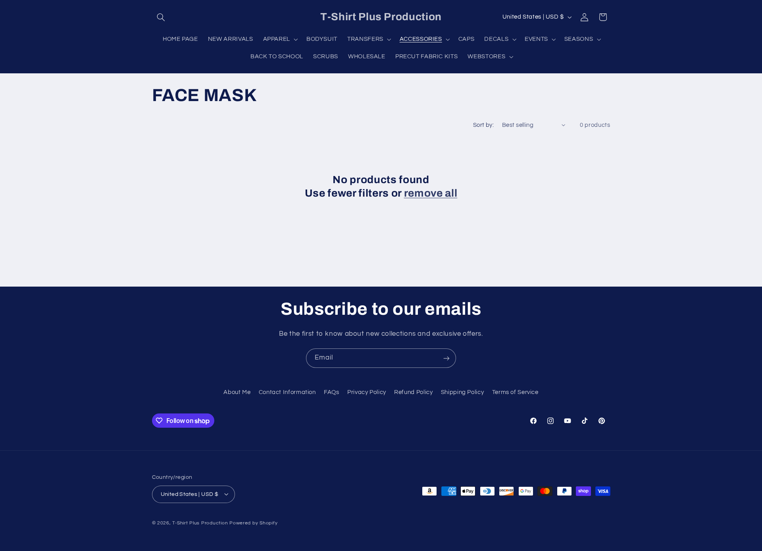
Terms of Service (515, 393)
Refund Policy (413, 393)
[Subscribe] (446, 358)
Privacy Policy (366, 393)
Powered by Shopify (253, 522)
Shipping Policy (462, 393)
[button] (161, 17)
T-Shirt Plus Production (200, 522)
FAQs (331, 393)
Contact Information (287, 393)
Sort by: (483, 125)
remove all (431, 193)
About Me (236, 393)
